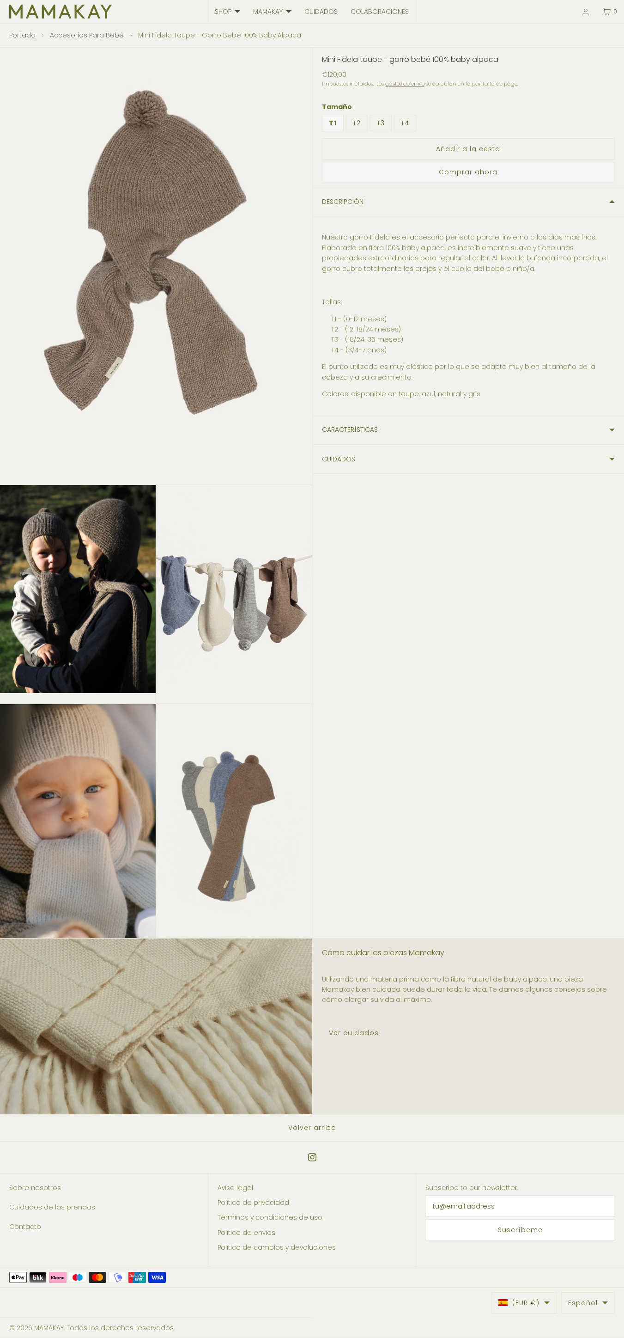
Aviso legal (235, 1187)
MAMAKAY (268, 11)
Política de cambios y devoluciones (277, 1247)
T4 (405, 123)
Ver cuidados (354, 1032)
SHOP (223, 11)
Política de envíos (246, 1232)
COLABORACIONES (380, 11)
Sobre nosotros (35, 1187)
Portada (22, 35)
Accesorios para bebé (87, 35)
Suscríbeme (520, 1229)
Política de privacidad (253, 1202)
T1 (333, 123)
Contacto (25, 1226)
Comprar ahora (468, 172)
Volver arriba (312, 1127)
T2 (357, 123)
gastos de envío (404, 83)
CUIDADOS (321, 11)
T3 (381, 123)
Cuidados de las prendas (52, 1207)
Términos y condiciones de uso (270, 1217)
